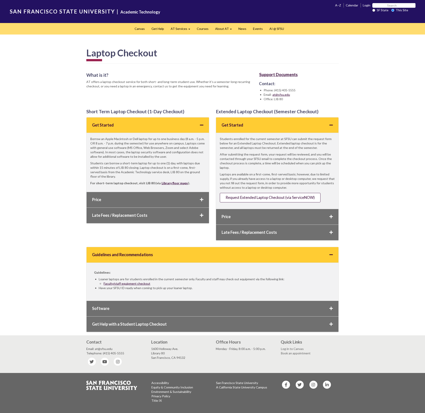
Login (366, 5)
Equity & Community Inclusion (172, 387)
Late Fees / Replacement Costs (119, 215)
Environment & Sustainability (171, 392)
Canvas (140, 29)
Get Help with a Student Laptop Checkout (129, 324)
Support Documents (278, 74)
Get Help (157, 29)
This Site (402, 10)
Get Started (103, 125)
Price (96, 199)
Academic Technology (140, 12)
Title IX (156, 400)
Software (100, 308)
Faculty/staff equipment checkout (127, 283)
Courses (203, 29)
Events (258, 29)
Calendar (352, 5)
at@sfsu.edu (281, 94)
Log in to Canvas (292, 349)
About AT (225, 30)
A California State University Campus (241, 387)
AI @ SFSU (276, 29)
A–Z (338, 5)
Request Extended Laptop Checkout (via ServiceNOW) (270, 197)
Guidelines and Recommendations (122, 254)
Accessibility (160, 383)
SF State (382, 10)
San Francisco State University (237, 383)
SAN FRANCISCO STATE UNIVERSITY (62, 11)
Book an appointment (296, 353)
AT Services (182, 30)
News (242, 29)
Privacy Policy (160, 396)
